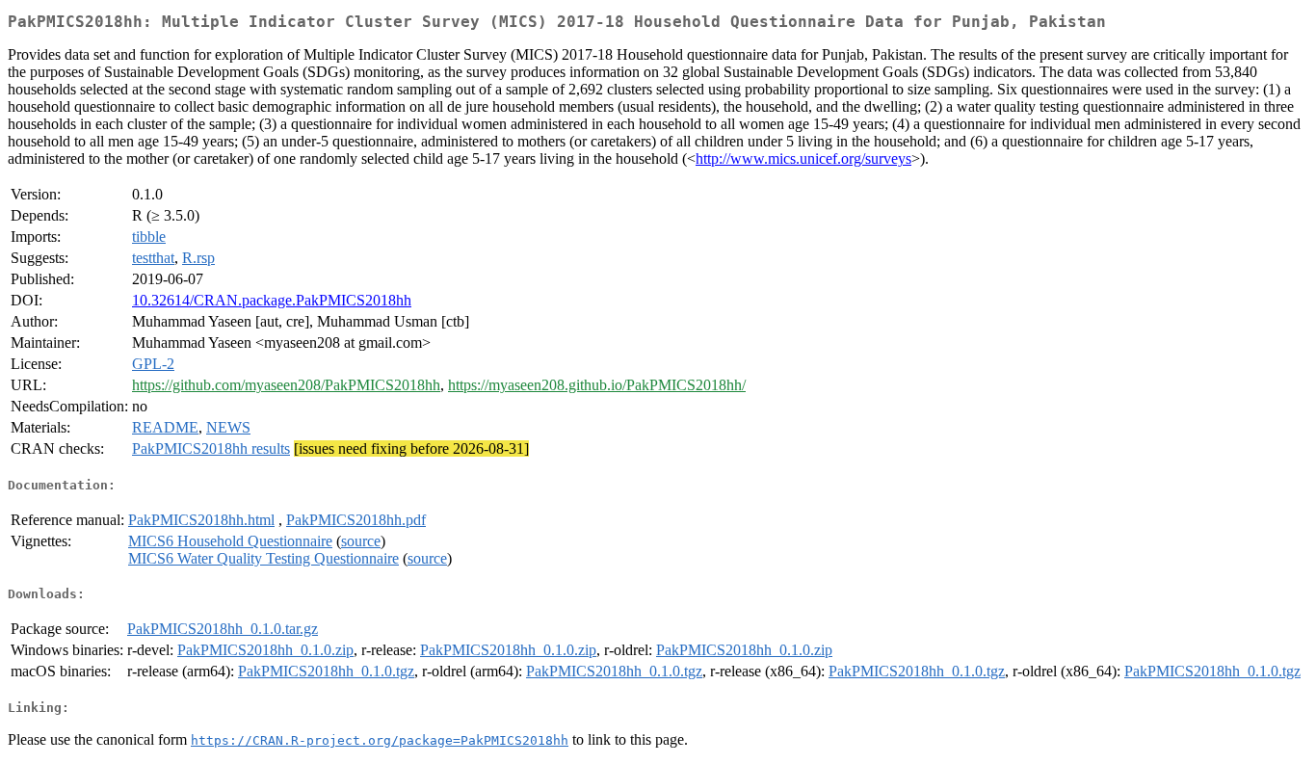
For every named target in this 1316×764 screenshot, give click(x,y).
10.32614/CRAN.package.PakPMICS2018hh (271, 300)
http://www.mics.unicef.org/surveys (803, 158)
